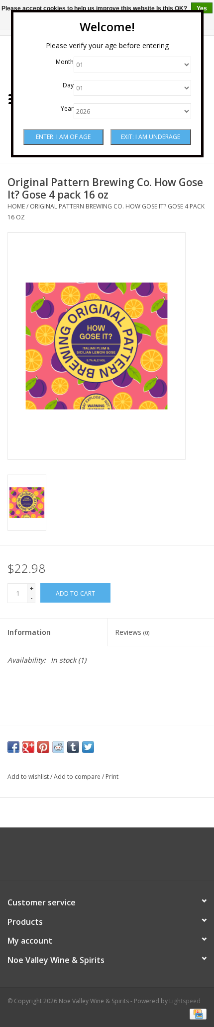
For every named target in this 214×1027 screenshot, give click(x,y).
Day (68, 85)
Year (67, 108)
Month (65, 62)
